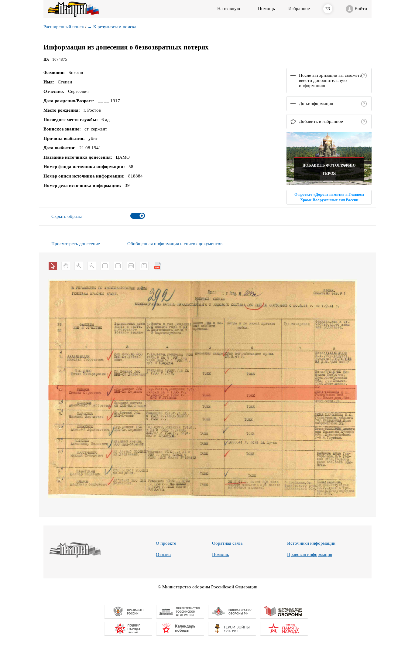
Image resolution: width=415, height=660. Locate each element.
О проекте (166, 543)
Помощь (220, 554)
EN (327, 9)
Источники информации (311, 543)
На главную (228, 8)
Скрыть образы (66, 216)
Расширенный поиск (63, 26)
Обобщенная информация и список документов (174, 243)
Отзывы (163, 554)
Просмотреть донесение (75, 243)
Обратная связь (227, 543)
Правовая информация (309, 554)
